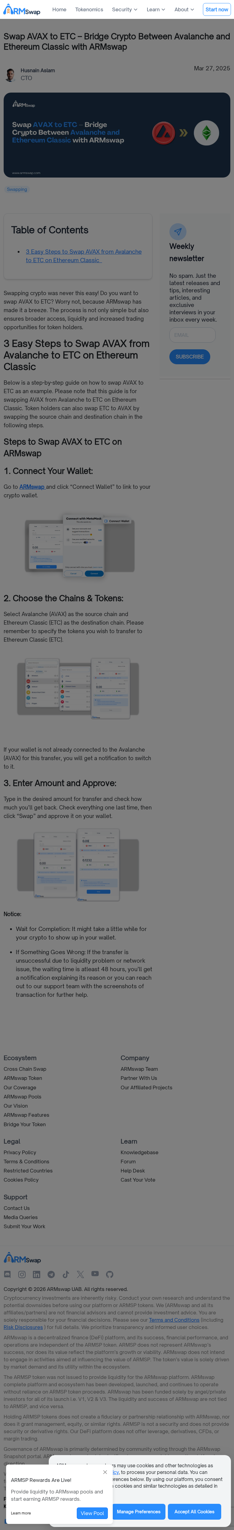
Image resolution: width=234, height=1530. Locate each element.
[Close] (105, 1472)
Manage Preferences (139, 1511)
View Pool (92, 1513)
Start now (217, 9)
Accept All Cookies (194, 1511)
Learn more (21, 1513)
